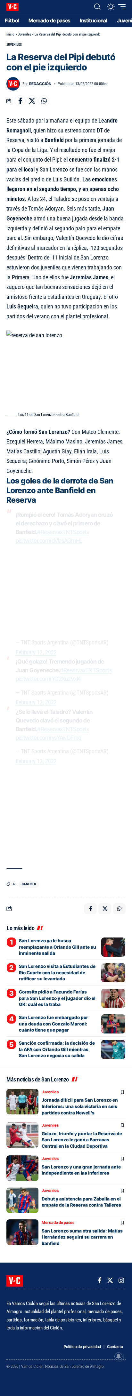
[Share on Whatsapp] (43, 100)
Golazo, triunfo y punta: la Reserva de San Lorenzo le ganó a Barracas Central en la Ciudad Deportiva (82, 1140)
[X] (110, 1280)
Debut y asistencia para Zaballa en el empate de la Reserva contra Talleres (81, 1202)
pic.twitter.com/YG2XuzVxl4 (48, 678)
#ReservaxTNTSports (63, 532)
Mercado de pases (58, 1222)
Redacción (40, 83)
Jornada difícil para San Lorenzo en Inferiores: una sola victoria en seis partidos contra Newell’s (80, 1106)
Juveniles (24, 34)
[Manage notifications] (118, 1356)
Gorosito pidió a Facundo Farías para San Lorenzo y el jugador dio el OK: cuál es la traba (57, 998)
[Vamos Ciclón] (12, 7)
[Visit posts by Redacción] (13, 84)
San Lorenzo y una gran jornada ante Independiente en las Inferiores (81, 1170)
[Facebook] (99, 1280)
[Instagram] (121, 1280)
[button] (97, 7)
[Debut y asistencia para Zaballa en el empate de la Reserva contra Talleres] (22, 1200)
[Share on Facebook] (20, 100)
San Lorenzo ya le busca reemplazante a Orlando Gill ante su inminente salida (57, 947)
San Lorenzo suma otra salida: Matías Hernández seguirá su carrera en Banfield (82, 1237)
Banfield (29, 884)
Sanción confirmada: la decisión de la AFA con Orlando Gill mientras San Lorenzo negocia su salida (57, 1049)
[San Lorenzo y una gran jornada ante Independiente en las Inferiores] (22, 1168)
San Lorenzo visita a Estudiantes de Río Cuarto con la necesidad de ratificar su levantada (57, 972)
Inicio (10, 34)
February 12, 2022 (36, 652)
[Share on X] (32, 100)
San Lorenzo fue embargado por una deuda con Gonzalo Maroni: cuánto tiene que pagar (53, 1024)
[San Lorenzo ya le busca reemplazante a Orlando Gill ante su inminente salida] (113, 947)
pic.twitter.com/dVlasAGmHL (49, 540)
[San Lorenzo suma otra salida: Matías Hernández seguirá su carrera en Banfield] (22, 1232)
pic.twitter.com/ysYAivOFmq (48, 737)
